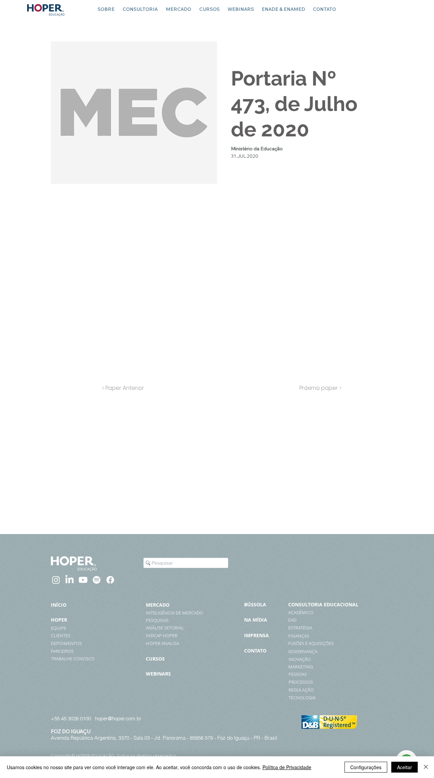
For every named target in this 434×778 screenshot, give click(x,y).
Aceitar (404, 767)
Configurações (365, 767)
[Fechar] (426, 767)
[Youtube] (83, 580)
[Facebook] (110, 580)
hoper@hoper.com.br (118, 718)
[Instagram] (56, 580)
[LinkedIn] (69, 580)
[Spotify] (97, 580)
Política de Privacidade (286, 767)
